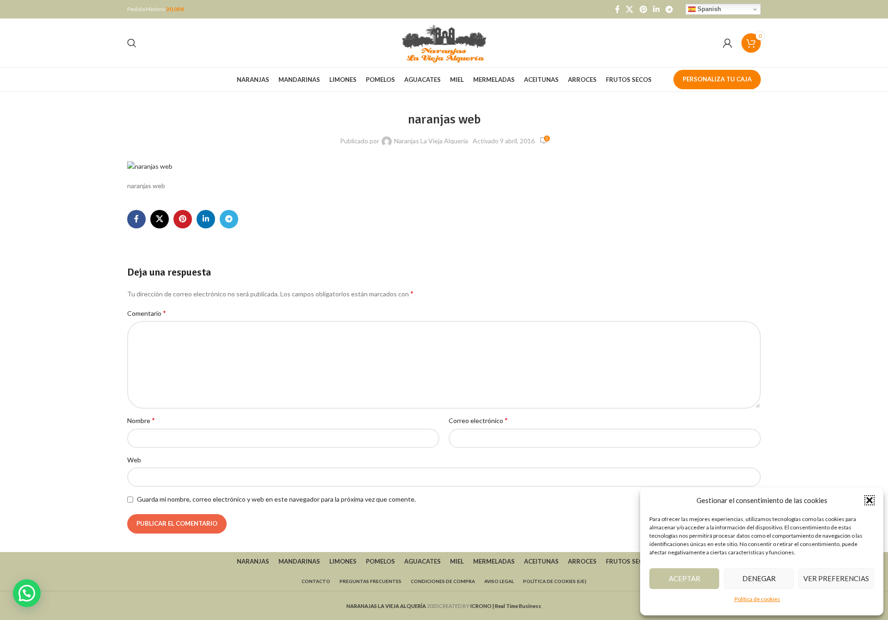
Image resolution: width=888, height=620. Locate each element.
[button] (869, 500)
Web (134, 460)
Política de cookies (757, 598)
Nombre (141, 420)
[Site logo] (444, 42)
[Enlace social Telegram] (669, 9)
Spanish (708, 9)
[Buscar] (132, 43)
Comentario (146, 312)
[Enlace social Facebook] (617, 9)
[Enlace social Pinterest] (643, 9)
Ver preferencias (836, 578)
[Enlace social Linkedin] (656, 9)
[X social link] (629, 9)
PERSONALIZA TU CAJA (717, 79)
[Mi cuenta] (727, 43)
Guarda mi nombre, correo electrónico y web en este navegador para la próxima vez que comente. (276, 499)
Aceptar (684, 578)
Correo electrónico (478, 420)
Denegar (759, 578)
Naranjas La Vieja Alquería (431, 141)
